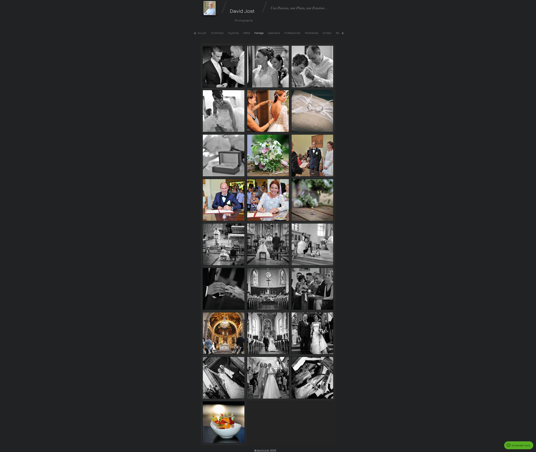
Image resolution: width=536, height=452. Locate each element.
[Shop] (342, 33)
